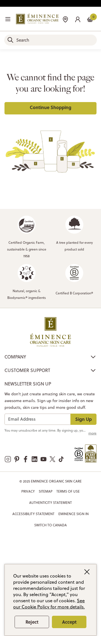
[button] (77, 19)
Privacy (28, 491)
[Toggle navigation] (8, 19)
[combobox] (50, 40)
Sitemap (45, 491)
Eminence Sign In (73, 513)
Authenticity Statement (50, 502)
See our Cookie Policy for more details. (49, 603)
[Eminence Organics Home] (37, 18)
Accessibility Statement (33, 513)
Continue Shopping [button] (50, 107)
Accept (69, 622)
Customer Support (27, 370)
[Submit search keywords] (10, 40)
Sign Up (83, 419)
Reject (32, 622)
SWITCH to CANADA (50, 525)
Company (15, 357)
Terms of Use (68, 491)
